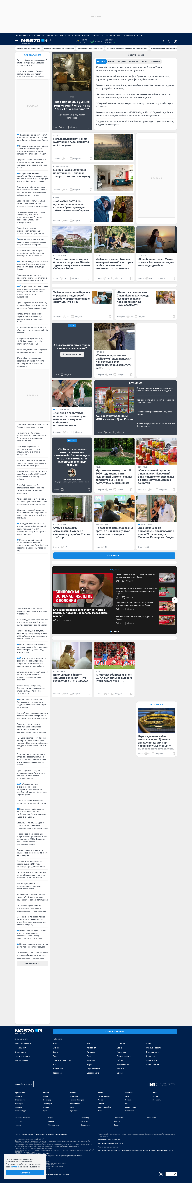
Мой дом (91, 1060)
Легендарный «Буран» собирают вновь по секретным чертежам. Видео (135, 575)
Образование (93, 1073)
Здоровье (57, 1073)
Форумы (59, 35)
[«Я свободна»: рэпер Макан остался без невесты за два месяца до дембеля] (156, 239)
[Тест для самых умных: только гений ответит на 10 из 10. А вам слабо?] (72, 72)
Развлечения (123, 1064)
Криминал (91, 1048)
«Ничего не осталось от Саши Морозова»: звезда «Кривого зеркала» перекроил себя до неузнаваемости (133, 299)
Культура (91, 1052)
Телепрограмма (72, 35)
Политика (121, 1052)
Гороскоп (95, 35)
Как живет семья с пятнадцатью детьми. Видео (135, 618)
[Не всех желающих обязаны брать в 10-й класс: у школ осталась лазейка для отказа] (114, 508)
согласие (15, 1167)
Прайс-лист (20, 1048)
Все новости (32, 55)
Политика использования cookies (110, 1143)
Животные (58, 1069)
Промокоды (129, 35)
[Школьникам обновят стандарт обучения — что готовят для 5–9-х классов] (72, 655)
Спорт (149, 1043)
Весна (55, 1052)
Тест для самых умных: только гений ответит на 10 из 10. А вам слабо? (72, 105)
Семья (120, 1073)
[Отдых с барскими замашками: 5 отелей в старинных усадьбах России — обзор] (72, 508)
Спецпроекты (152, 1064)
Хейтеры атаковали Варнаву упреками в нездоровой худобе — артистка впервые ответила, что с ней (71, 297)
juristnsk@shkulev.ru (74, 1156)
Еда (54, 1064)
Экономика (151, 1060)
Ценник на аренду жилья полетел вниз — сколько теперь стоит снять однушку (72, 173)
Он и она (121, 1043)
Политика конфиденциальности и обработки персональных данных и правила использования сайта (135, 1151)
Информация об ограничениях (109, 1140)
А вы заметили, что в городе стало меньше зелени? (72, 346)
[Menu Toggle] (16, 41)
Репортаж (157, 704)
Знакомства (38, 35)
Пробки (96, 41)
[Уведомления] (169, 41)
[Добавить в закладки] (89, 127)
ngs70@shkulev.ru (44, 1154)
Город (55, 1056)
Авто (55, 1043)
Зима (89, 1043)
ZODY (119, 35)
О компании (20, 1052)
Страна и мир (152, 1052)
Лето (89, 1056)
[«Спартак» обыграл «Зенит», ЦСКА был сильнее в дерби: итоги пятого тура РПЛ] (114, 655)
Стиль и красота (153, 1048)
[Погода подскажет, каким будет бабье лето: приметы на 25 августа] (113, 147)
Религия (120, 1069)
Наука (89, 1064)
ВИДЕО (114, 569)
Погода (49, 35)
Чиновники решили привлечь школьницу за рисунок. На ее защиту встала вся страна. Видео (136, 591)
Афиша (85, 35)
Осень (119, 1048)
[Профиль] (175, 41)
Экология (150, 1056)
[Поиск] (163, 41)
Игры (139, 35)
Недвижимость (22, 35)
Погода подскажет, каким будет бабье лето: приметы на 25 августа (71, 142)
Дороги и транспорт (62, 1060)
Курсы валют (108, 35)
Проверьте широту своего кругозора (72, 116)
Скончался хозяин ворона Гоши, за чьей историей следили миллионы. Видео (134, 603)
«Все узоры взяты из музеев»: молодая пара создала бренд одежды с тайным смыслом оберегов (71, 205)
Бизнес (56, 1048)
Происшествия (123, 1056)
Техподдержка (21, 1060)
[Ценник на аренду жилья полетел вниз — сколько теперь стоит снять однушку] (113, 178)
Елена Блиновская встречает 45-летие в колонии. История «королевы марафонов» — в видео (82, 613)
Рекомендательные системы (108, 1147)
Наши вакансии (22, 1056)
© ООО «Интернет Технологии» (57, 1174)
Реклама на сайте (23, 1043)
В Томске (135, 383)
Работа (120, 1060)
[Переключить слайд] (175, 600)
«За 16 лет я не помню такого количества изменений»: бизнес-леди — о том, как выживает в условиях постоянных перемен (72, 457)
